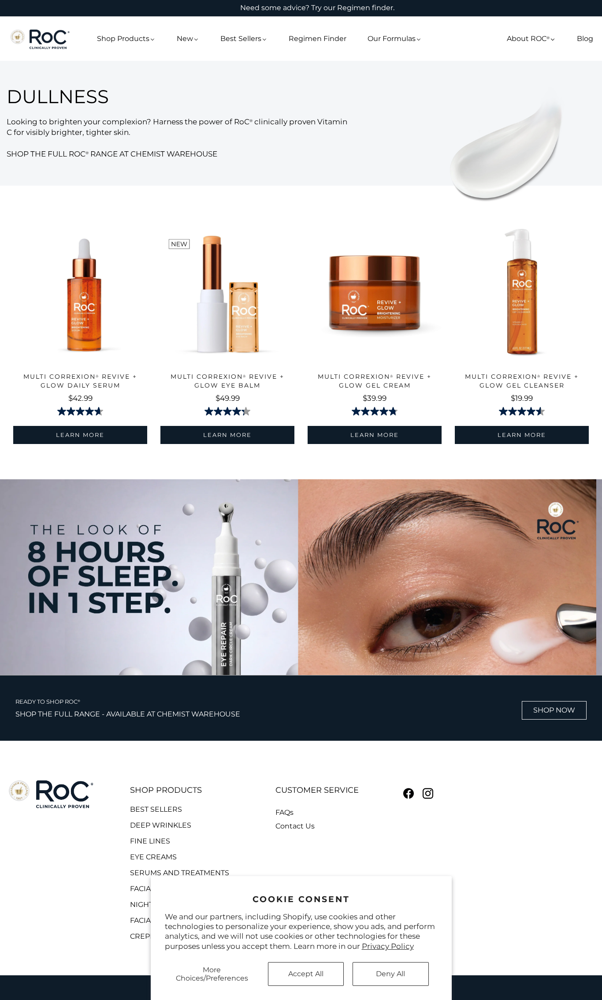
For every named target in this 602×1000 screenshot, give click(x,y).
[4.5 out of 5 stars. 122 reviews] (522, 411)
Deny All (390, 974)
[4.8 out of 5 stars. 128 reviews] (375, 411)
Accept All (305, 974)
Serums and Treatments (179, 873)
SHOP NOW (301, 497)
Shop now (554, 710)
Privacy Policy (388, 946)
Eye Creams (153, 857)
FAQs (284, 813)
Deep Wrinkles (160, 825)
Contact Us (295, 826)
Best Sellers (156, 809)
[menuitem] (126, 38)
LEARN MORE (80, 434)
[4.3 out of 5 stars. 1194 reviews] (227, 411)
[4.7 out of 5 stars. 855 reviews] (80, 411)
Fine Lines (150, 841)
